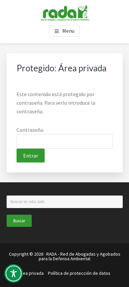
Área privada (31, 273)
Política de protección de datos (79, 273)
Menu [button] (68, 30)
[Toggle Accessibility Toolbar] (13, 273)
